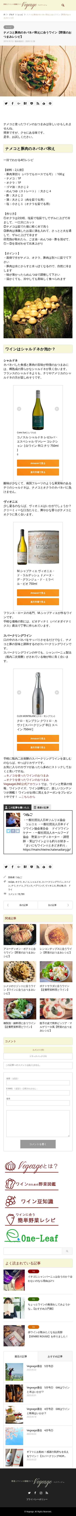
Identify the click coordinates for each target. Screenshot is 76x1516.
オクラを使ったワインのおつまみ (27, 780)
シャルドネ (35, 881)
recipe (11, 881)
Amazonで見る (38, 463)
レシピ (8, 27)
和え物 (60, 885)
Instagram (41, 1493)
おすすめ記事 (55, 1356)
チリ (13, 885)
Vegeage (30, 1511)
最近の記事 (21, 1356)
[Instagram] (18, 831)
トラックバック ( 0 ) (38, 1056)
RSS (47, 1493)
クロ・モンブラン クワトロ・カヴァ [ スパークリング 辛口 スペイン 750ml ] (37, 725)
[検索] (62, 5)
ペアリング (39, 885)
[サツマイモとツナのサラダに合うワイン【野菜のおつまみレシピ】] (55, 905)
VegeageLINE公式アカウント (22, 784)
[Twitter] (8, 831)
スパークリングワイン (52, 881)
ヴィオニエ (50, 885)
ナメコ (20, 885)
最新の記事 (43, 807)
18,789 (21, 894)
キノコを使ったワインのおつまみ (27, 775)
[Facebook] (13, 831)
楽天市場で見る (38, 472)
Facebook (35, 1493)
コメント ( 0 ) (38, 1049)
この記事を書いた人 (18, 807)
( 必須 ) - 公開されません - (21, 1088)
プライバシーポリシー (37, 1499)
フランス (28, 885)
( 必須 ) (12, 1078)
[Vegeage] (25, 5)
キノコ (26, 881)
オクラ (18, 881)
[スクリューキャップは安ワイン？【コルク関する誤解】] (21, 905)
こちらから (28, 797)
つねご (19, 877)
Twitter (29, 1493)
